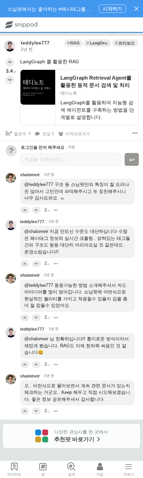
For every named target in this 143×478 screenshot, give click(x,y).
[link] (73, 43)
